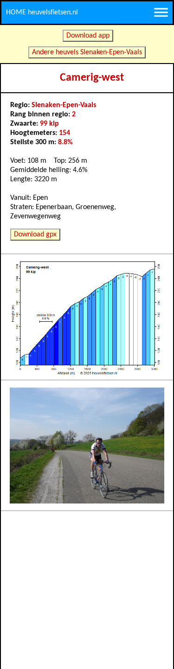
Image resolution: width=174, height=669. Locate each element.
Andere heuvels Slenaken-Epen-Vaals (87, 52)
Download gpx (35, 234)
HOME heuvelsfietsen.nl (42, 12)
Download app (88, 35)
